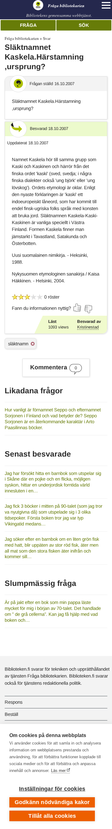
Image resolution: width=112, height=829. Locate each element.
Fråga (28, 25)
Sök (84, 25)
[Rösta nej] (88, 309)
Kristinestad (88, 327)
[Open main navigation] (106, 5)
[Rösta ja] (77, 308)
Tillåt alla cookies (52, 816)
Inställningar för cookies (52, 789)
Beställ (11, 714)
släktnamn (18, 343)
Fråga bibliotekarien (22, 38)
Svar (46, 38)
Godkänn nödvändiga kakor (52, 802)
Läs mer (58, 770)
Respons (13, 702)
